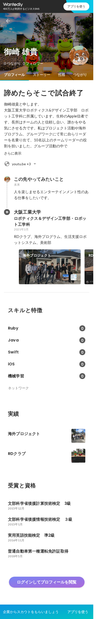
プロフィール (14, 74)
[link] (50, 266)
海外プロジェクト (37, 255)
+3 (21, 164)
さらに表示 (12, 153)
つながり (80, 74)
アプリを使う (76, 6)
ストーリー (41, 74)
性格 (61, 74)
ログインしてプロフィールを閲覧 (47, 582)
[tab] (14, 75)
